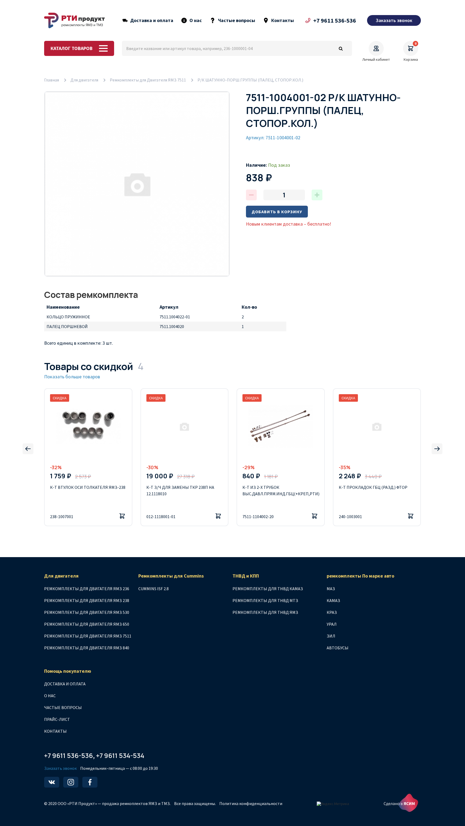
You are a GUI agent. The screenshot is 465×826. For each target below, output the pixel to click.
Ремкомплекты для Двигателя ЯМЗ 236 (86, 588)
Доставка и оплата (151, 20)
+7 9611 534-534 (120, 755)
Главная (51, 80)
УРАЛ (332, 624)
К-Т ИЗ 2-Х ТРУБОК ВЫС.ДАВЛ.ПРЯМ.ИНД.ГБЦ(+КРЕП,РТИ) (280, 490)
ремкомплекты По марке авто (360, 576)
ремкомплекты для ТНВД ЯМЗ (265, 612)
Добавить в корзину (277, 211)
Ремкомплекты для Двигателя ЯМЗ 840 (86, 647)
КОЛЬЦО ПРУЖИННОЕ (68, 316)
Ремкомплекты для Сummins (171, 576)
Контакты (282, 20)
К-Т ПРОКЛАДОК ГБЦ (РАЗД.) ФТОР (373, 487)
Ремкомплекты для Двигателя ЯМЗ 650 (86, 624)
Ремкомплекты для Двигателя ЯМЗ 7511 (148, 80)
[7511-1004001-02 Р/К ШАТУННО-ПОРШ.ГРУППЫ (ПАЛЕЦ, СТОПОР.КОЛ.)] (137, 184)
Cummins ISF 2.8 (153, 588)
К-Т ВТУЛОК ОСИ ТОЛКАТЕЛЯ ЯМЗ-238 (87, 487)
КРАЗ (332, 612)
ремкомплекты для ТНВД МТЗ (265, 600)
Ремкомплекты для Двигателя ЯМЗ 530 (86, 612)
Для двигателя (84, 80)
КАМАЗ (333, 600)
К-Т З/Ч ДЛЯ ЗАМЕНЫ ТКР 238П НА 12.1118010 (180, 490)
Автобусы (337, 647)
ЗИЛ (331, 636)
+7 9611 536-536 (334, 20)
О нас (195, 20)
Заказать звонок (60, 768)
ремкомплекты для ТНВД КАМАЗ (267, 588)
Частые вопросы (236, 20)
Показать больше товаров (72, 376)
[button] (28, 448)
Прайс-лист (57, 719)
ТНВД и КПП (245, 576)
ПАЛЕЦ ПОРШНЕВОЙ (67, 326)
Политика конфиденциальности (250, 803)
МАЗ (331, 588)
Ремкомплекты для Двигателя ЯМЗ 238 (86, 600)
